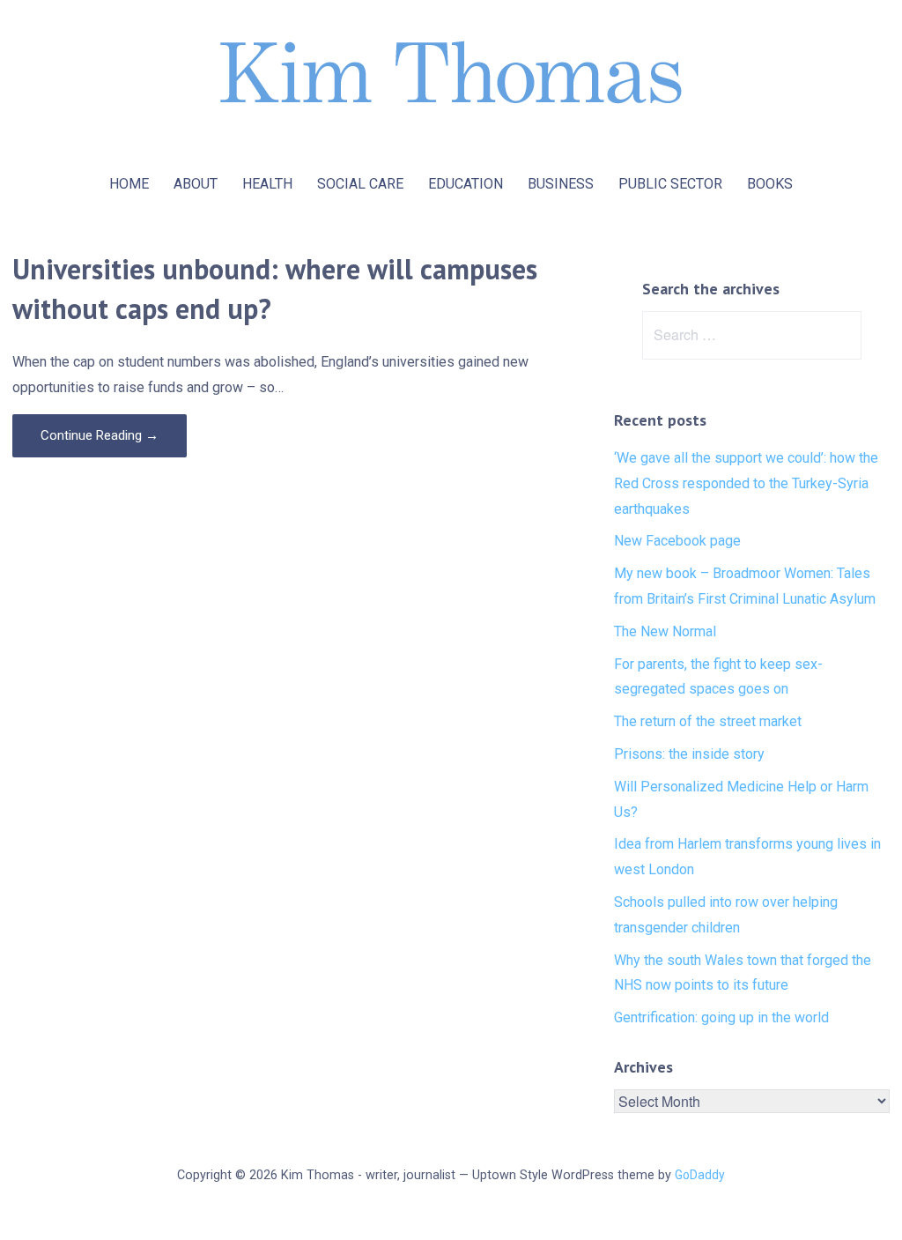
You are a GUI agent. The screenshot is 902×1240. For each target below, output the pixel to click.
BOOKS (770, 183)
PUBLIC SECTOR (670, 183)
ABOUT (196, 183)
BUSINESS (561, 183)
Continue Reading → (100, 435)
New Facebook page (677, 540)
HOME (129, 183)
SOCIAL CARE (360, 183)
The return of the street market (708, 721)
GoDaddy (700, 1175)
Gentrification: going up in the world (721, 1017)
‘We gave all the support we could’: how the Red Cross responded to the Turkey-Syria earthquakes (746, 483)
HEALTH (267, 183)
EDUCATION (465, 183)
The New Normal (665, 631)
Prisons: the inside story (689, 754)
